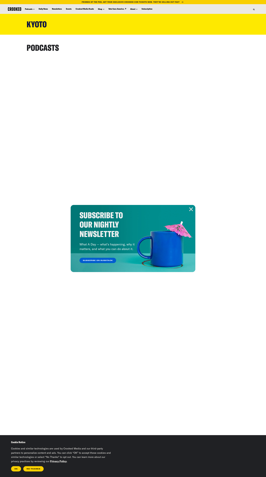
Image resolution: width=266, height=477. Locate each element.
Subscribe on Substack (98, 260)
